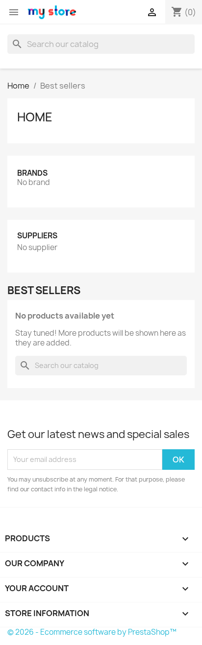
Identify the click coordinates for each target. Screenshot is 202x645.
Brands (32, 173)
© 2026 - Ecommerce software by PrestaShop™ (92, 632)
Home (34, 117)
